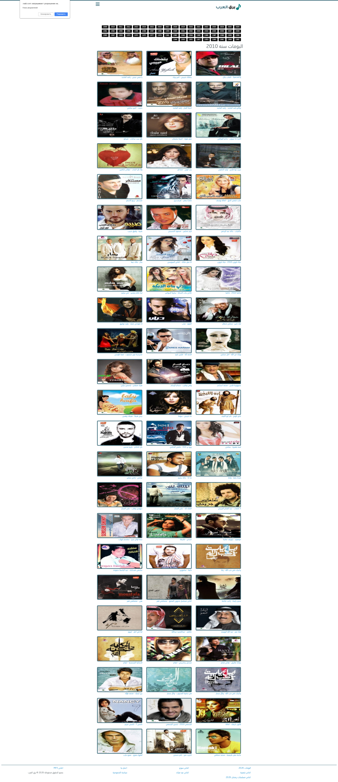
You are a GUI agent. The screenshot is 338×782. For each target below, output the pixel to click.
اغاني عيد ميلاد (182, 773)
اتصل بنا (124, 768)
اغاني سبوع (184, 768)
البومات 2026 (245, 768)
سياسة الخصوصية (120, 773)
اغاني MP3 (58, 768)
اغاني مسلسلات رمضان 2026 (238, 777)
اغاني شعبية (245, 773)
